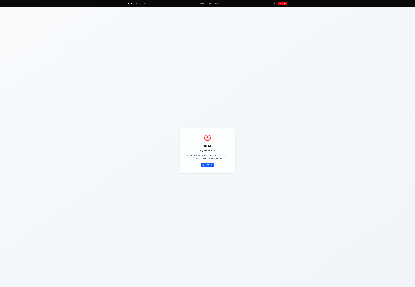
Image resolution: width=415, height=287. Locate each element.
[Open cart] (275, 3)
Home (202, 3)
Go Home (209, 165)
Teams (216, 3)
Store (209, 3)
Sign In (282, 3)
